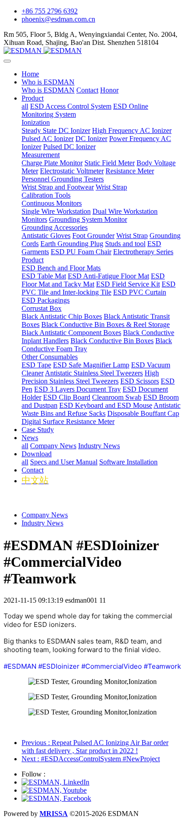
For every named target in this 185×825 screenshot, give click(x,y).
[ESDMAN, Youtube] (54, 790)
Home (30, 74)
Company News (45, 515)
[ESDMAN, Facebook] (56, 798)
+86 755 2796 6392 (50, 11)
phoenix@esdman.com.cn (58, 19)
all (25, 106)
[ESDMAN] (92, 51)
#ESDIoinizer (58, 666)
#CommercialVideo (111, 666)
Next (91, 759)
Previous (95, 746)
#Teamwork (162, 666)
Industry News (42, 523)
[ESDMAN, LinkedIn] (55, 782)
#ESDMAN (20, 666)
